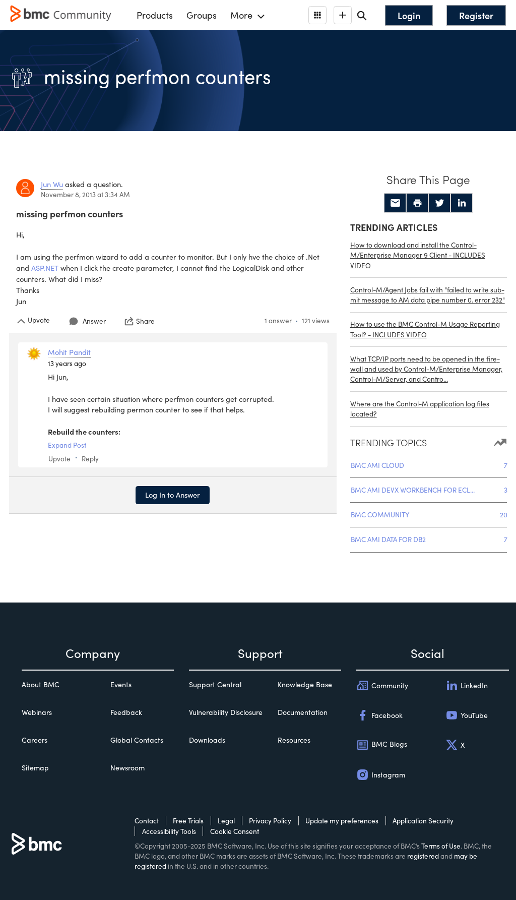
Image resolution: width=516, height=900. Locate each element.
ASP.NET (44, 268)
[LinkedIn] (461, 203)
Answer (94, 321)
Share (145, 321)
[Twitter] (439, 203)
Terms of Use (441, 846)
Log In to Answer (172, 495)
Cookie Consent (234, 831)
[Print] (417, 203)
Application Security (423, 820)
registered (423, 856)
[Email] (395, 203)
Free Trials (188, 820)
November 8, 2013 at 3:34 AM (85, 194)
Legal (226, 820)
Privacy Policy (270, 820)
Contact (147, 820)
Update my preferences (341, 820)
